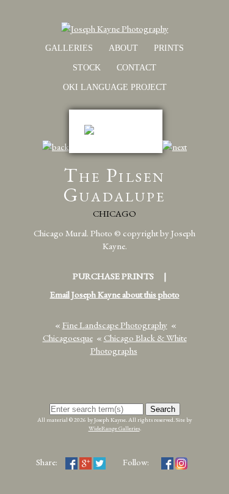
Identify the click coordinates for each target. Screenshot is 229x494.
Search (162, 409)
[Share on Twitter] (99, 462)
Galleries (69, 48)
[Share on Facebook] (71, 462)
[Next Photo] (174, 146)
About (123, 48)
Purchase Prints (113, 276)
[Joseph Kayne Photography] (115, 28)
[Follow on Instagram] (181, 462)
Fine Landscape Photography (114, 325)
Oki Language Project (115, 87)
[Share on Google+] (85, 462)
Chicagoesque (68, 337)
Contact (136, 67)
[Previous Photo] (55, 146)
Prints (169, 48)
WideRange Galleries (114, 428)
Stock (87, 67)
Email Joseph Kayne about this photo (115, 294)
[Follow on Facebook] (167, 462)
